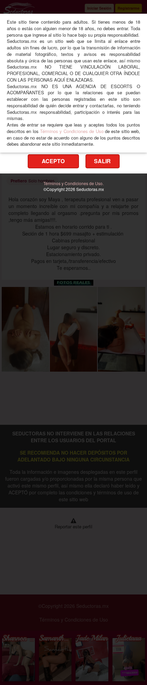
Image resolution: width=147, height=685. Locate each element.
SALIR (102, 161)
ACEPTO (53, 161)
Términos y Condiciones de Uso (71, 131)
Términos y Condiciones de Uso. (73, 183)
